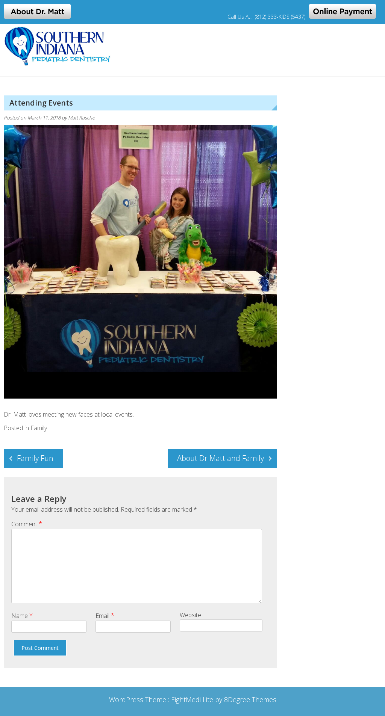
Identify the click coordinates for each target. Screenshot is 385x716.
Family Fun (35, 458)
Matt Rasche (81, 117)
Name (22, 615)
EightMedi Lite (193, 699)
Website (190, 615)
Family (38, 428)
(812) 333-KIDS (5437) (280, 16)
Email (105, 615)
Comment (26, 523)
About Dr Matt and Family (220, 458)
